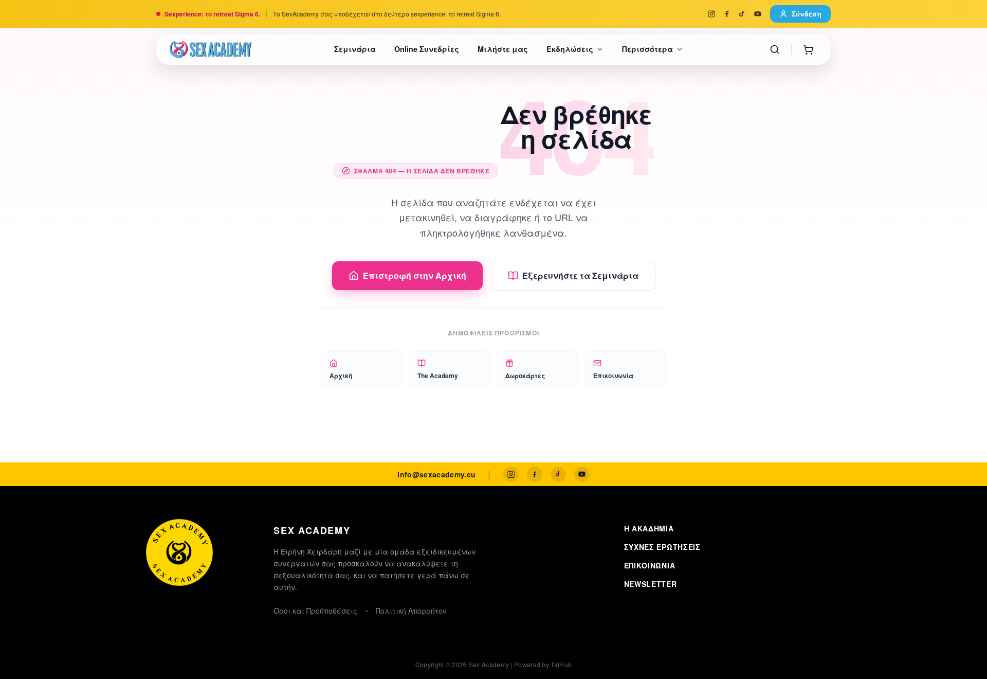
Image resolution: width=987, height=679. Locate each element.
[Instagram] (711, 14)
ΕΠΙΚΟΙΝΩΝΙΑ (649, 565)
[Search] (774, 49)
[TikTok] (742, 14)
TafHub (561, 664)
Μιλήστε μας (503, 49)
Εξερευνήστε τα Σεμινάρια (580, 275)
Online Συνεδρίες (426, 49)
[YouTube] (758, 14)
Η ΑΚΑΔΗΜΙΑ (649, 528)
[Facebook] (727, 14)
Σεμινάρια (355, 49)
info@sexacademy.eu (436, 474)
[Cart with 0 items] (808, 49)
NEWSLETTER (650, 584)
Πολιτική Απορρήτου (411, 610)
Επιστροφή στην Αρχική (414, 275)
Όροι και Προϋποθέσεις (315, 610)
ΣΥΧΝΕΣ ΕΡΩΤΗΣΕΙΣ (662, 547)
